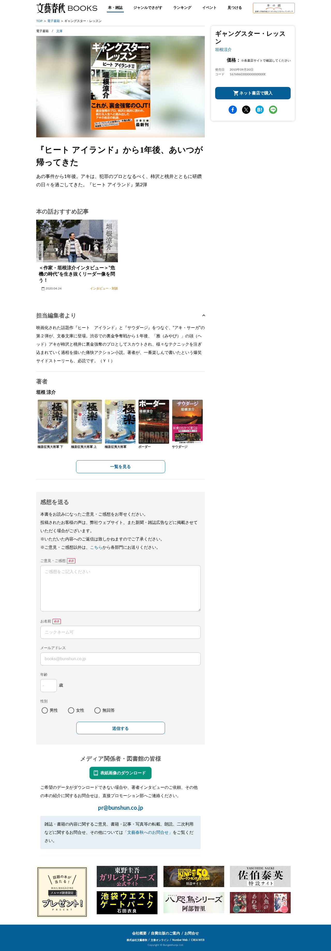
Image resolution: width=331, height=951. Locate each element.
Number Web (180, 940)
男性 (54, 710)
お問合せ (191, 933)
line (273, 110)
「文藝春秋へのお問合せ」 (148, 832)
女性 (80, 710)
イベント (209, 8)
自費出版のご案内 (165, 933)
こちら (96, 547)
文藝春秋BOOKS (66, 8)
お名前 (45, 621)
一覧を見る (120, 467)
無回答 (108, 710)
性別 (44, 701)
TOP (39, 21)
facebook (233, 110)
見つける (235, 8)
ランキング (182, 8)
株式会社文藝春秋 (137, 940)
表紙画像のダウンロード (123, 773)
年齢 (44, 675)
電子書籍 (53, 21)
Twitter (246, 110)
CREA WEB (198, 940)
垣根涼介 (223, 50)
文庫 (59, 31)
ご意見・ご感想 (53, 561)
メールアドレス (53, 648)
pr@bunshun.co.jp (120, 808)
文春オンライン (160, 940)
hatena (259, 110)
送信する (120, 728)
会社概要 (139, 933)
